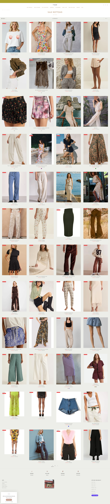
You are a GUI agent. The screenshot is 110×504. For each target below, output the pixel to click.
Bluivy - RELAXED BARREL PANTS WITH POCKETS (14, 165)
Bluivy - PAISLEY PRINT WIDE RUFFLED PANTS (96, 165)
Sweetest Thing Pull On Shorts (41, 53)
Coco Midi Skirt (96, 203)
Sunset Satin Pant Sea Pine (14, 385)
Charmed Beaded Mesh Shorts (14, 276)
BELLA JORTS (68, 461)
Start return (31, 475)
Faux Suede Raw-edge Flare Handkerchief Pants (95, 240)
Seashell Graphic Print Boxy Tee (14, 53)
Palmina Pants (95, 128)
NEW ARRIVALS (29, 7)
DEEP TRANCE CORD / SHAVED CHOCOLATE (68, 276)
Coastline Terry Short (68, 165)
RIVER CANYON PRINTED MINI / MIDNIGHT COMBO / (14, 349)
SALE (82, 7)
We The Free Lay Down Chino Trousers (68, 53)
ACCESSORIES (58, 7)
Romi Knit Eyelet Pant (41, 385)
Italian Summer (37, 7)
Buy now (47, 475)
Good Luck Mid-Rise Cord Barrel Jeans (95, 276)
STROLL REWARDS (4, 482)
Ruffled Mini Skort (14, 128)
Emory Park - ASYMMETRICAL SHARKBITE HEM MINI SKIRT (41, 128)
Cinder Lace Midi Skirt (95, 312)
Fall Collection (45, 7)
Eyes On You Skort (14, 90)
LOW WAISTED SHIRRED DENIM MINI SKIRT (96, 349)
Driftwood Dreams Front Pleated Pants (14, 240)
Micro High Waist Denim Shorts (68, 423)
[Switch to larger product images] (1, 18)
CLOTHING (52, 7)
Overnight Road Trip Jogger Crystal (68, 312)
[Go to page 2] (57, 466)
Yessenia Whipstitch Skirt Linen (68, 203)
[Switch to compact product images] (4, 18)
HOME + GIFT (64, 7)
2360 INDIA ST (98, 480)
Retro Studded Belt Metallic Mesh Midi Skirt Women (41, 90)
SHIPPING (3, 483)
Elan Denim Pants (14, 203)
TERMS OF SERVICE (4, 486)
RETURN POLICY (4, 485)
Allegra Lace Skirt (14, 417)
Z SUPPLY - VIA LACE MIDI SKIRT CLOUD (41, 276)
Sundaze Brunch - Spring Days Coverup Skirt (41, 165)
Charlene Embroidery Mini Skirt (96, 53)
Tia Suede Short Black (41, 312)
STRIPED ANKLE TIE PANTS (68, 349)
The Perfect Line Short (95, 90)
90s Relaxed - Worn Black (41, 461)
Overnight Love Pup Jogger (41, 240)
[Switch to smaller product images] (3, 18)
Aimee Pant (41, 203)
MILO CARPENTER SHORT (95, 423)
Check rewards (63, 475)
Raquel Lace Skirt (68, 128)
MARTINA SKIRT (41, 417)
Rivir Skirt (68, 238)
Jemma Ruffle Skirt (14, 312)
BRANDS (78, 7)
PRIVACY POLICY (4, 487)
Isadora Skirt (14, 455)
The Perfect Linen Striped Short (68, 90)
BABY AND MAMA (72, 7)
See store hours (78, 475)
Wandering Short (96, 384)
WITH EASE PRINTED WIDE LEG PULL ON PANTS (41, 349)
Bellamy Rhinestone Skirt (69, 385)
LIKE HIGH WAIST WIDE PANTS (95, 461)
